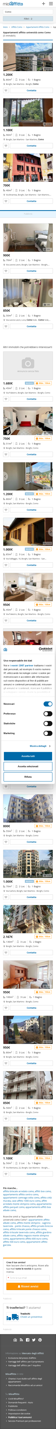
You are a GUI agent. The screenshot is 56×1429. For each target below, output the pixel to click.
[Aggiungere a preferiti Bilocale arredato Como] (6, 270)
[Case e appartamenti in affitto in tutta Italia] (13, 4)
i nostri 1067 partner (21, 665)
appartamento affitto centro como (20, 1194)
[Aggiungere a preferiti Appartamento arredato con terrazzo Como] (6, 786)
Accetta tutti (28, 756)
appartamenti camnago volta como (21, 1197)
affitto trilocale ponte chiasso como (28, 1229)
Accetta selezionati (28, 766)
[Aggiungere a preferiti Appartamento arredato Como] (6, 90)
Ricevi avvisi (29, 1286)
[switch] (48, 713)
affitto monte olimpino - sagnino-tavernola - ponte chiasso (27, 1224)
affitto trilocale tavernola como (19, 1232)
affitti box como (43, 1191)
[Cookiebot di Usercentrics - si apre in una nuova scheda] (39, 649)
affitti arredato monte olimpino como (25, 1202)
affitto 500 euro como (14, 1241)
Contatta (31, 90)
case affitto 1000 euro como (26, 1200)
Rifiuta (28, 776)
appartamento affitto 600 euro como (28, 1238)
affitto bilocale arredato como (18, 1191)
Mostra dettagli (38, 746)
